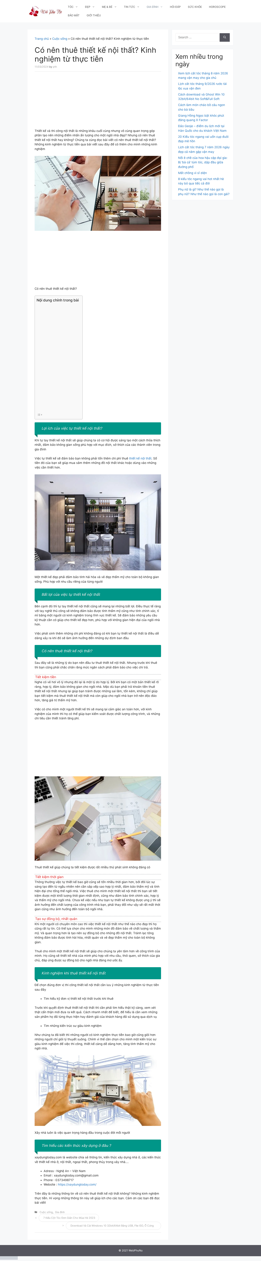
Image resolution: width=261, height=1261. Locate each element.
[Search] (225, 37)
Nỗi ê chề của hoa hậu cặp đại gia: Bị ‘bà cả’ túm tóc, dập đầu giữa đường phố (202, 162)
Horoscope (217, 7)
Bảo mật (74, 15)
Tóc (71, 7)
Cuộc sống (59, 38)
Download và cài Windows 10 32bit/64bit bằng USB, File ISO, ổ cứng (112, 1225)
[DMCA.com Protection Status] (9, 1258)
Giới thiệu (94, 15)
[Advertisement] (98, 102)
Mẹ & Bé (107, 7)
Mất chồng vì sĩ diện (192, 173)
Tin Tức (129, 7)
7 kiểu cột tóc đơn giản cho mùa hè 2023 (69, 1217)
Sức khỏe (195, 7)
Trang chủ (42, 38)
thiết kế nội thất (140, 458)
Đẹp (87, 7)
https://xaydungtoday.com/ (77, 1184)
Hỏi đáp (175, 7)
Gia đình (152, 7)
